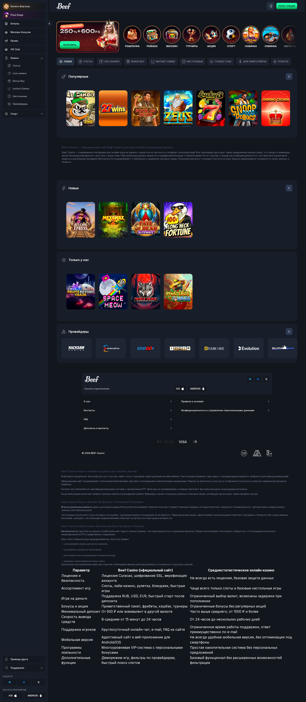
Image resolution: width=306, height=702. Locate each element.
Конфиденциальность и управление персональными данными (217, 410)
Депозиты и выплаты (96, 428)
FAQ (86, 419)
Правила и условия (192, 401)
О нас (87, 401)
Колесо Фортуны (20, 6)
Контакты (89, 410)
